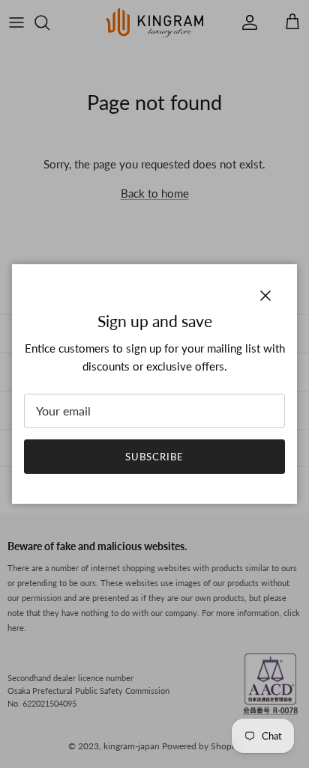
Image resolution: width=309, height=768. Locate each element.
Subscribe (154, 457)
